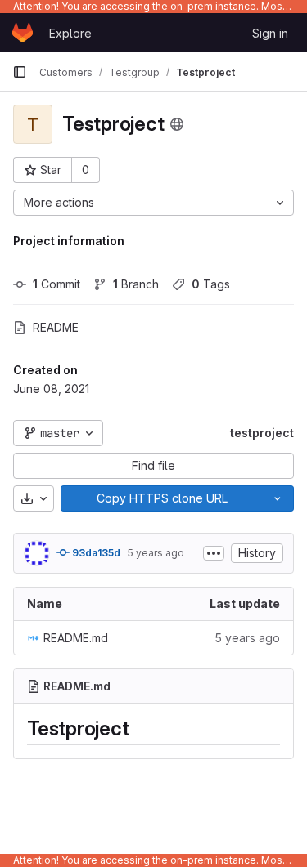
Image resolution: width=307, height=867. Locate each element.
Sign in (270, 33)
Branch (136, 284)
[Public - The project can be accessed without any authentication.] (176, 124)
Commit (56, 284)
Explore (70, 33)
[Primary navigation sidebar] (20, 72)
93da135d (95, 553)
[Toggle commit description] (213, 553)
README (56, 327)
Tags (211, 284)
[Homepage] (22, 33)
